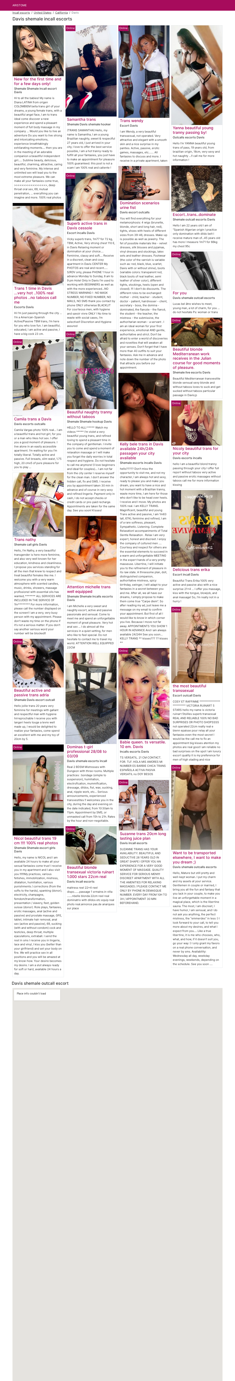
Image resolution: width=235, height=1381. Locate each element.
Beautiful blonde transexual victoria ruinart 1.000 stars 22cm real (90, 872)
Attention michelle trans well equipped (89, 589)
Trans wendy (131, 120)
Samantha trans (81, 119)
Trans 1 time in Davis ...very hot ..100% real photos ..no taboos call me (35, 295)
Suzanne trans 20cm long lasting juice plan (143, 836)
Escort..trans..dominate (194, 214)
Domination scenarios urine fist (139, 205)
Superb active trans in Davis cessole (87, 225)
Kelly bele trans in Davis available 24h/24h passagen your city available (141, 451)
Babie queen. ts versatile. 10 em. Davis (143, 744)
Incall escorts (21, 12)
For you (180, 293)
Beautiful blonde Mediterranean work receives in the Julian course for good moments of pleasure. (196, 358)
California (61, 12)
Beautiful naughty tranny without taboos (89, 414)
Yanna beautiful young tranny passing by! (193, 130)
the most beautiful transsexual (189, 688)
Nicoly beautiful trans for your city (195, 450)
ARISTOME (19, 5)
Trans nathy (25, 539)
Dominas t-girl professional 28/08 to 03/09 (87, 751)
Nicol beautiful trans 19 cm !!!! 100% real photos (36, 840)
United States (42, 12)
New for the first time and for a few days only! (37, 81)
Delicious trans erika (191, 569)
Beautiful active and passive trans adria (32, 692)
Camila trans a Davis (32, 419)
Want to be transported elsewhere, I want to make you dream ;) (197, 857)
